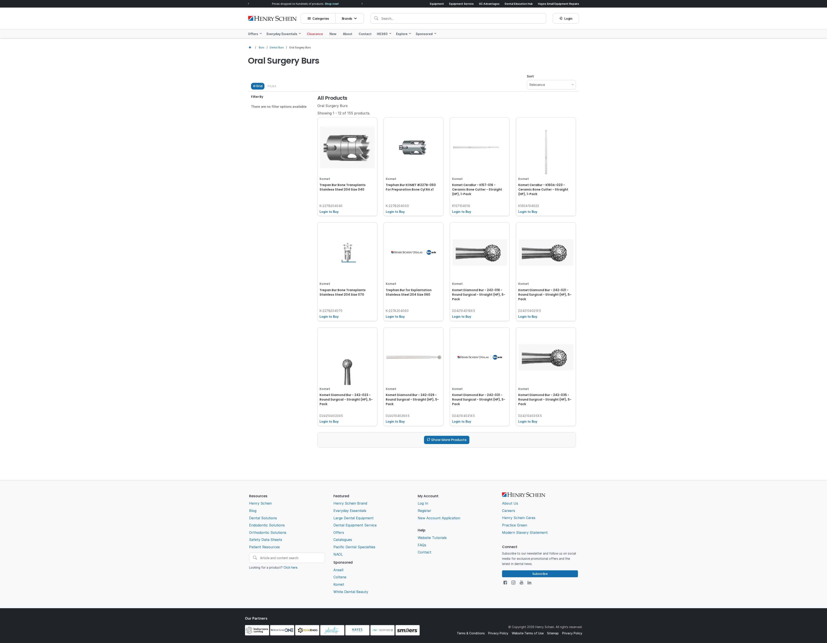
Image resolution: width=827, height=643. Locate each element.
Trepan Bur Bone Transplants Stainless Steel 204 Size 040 (343, 187)
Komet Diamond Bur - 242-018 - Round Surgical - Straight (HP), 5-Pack (478, 294)
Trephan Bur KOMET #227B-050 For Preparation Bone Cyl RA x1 (411, 187)
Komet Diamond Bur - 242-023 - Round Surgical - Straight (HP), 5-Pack (346, 399)
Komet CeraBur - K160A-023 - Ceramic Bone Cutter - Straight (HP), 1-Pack (543, 189)
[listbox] (551, 85)
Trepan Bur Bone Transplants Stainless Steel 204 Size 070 (343, 292)
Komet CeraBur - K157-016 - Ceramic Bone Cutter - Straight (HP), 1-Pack (477, 189)
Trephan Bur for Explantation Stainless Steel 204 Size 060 (409, 292)
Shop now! (332, 3)
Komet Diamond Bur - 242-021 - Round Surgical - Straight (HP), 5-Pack (544, 294)
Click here (290, 567)
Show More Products (448, 439)
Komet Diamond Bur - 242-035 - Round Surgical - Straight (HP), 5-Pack (544, 399)
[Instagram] (513, 582)
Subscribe (540, 574)
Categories (320, 18)
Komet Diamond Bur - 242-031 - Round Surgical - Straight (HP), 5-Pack (478, 399)
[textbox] (458, 18)
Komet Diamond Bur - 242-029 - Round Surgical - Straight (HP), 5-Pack (412, 399)
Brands (347, 18)
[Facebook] (505, 582)
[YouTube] (521, 582)
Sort (530, 76)
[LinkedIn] (529, 582)
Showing (343, 113)
